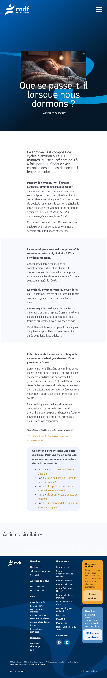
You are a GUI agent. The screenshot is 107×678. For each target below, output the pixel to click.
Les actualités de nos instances (40, 623)
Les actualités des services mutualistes (39, 617)
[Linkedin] (67, 642)
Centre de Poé (62, 567)
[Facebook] (59, 642)
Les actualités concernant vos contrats (37, 609)
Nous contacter (37, 590)
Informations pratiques (36, 630)
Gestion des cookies (38, 664)
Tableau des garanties (40, 571)
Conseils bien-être (38, 602)
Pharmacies (61, 623)
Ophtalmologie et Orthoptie (64, 609)
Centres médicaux (64, 584)
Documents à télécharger (36, 645)
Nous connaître (37, 586)
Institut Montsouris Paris (64, 603)
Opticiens (60, 615)
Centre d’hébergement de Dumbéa (64, 574)
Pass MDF (60, 619)
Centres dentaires (64, 580)
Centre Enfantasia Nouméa (64, 589)
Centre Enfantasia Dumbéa (64, 596)
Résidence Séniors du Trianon (66, 628)
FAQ (32, 650)
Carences (34, 574)
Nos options (35, 567)
